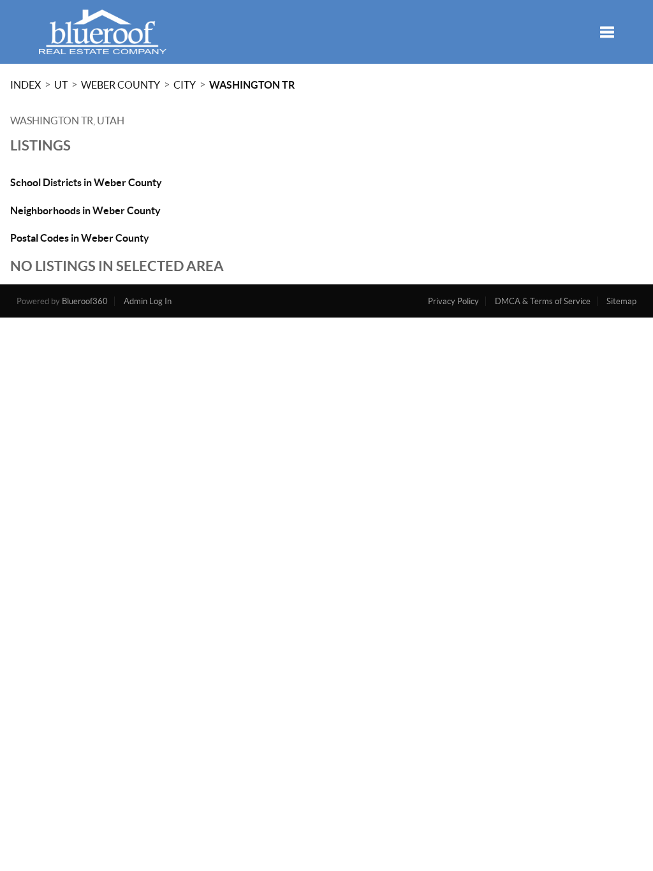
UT (61, 85)
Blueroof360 (85, 301)
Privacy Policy (453, 301)
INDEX (25, 85)
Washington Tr (252, 85)
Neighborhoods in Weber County (85, 210)
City (184, 85)
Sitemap (621, 301)
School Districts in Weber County (86, 182)
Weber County (120, 85)
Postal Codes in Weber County (79, 238)
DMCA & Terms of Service (543, 301)
